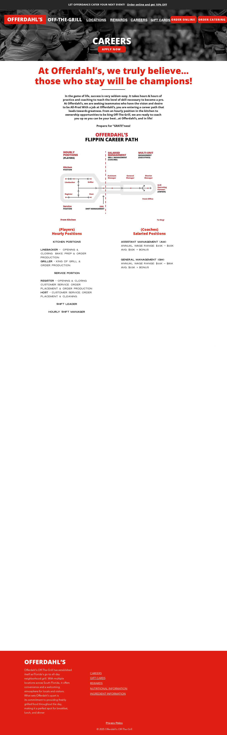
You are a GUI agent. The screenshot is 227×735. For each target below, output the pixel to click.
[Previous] (19, 35)
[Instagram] (216, 347)
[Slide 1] (113, 52)
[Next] (207, 35)
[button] (183, 19)
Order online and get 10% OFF (147, 4)
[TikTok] (216, 339)
